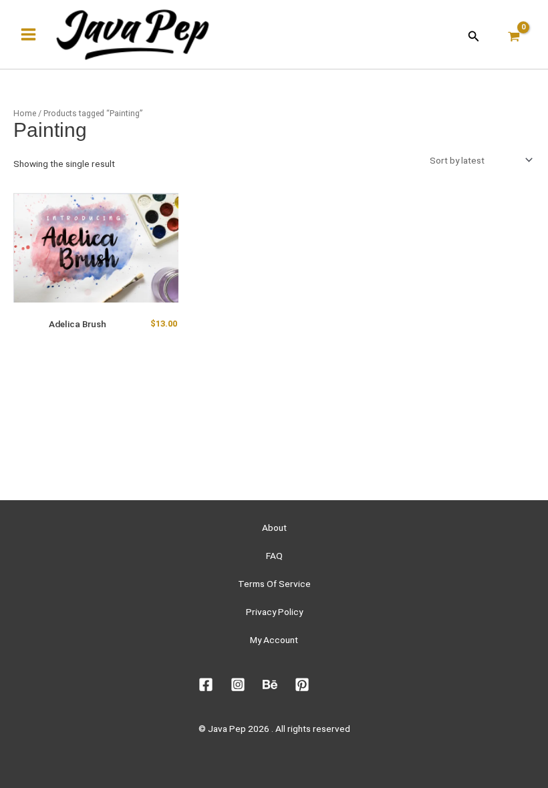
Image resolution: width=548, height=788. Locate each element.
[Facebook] (206, 684)
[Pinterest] (302, 684)
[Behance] (270, 684)
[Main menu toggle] (28, 34)
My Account (274, 639)
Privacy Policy (274, 611)
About (274, 527)
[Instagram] (238, 684)
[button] (474, 34)
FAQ (274, 555)
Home (24, 113)
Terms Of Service (274, 583)
